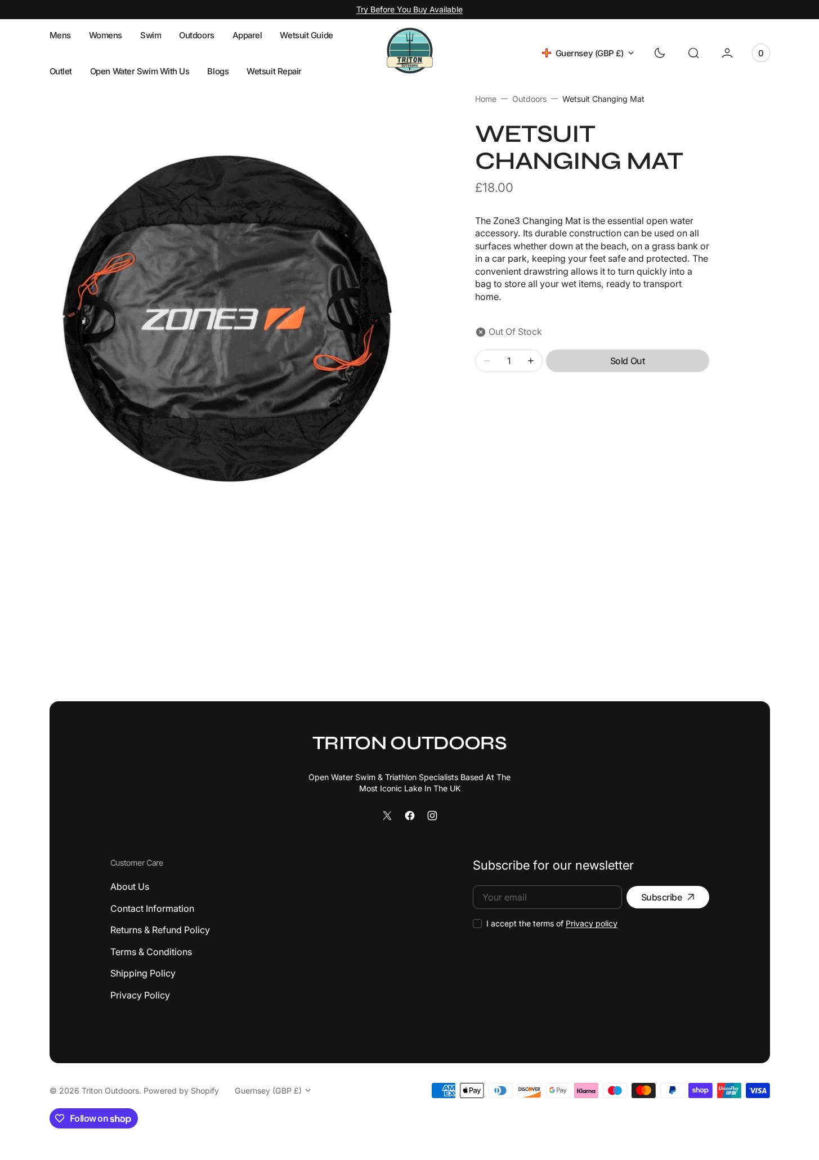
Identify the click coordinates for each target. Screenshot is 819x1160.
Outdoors (529, 99)
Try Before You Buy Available (409, 9)
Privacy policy (591, 923)
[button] (693, 53)
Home (485, 99)
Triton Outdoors (110, 1090)
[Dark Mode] (660, 53)
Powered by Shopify (181, 1090)
